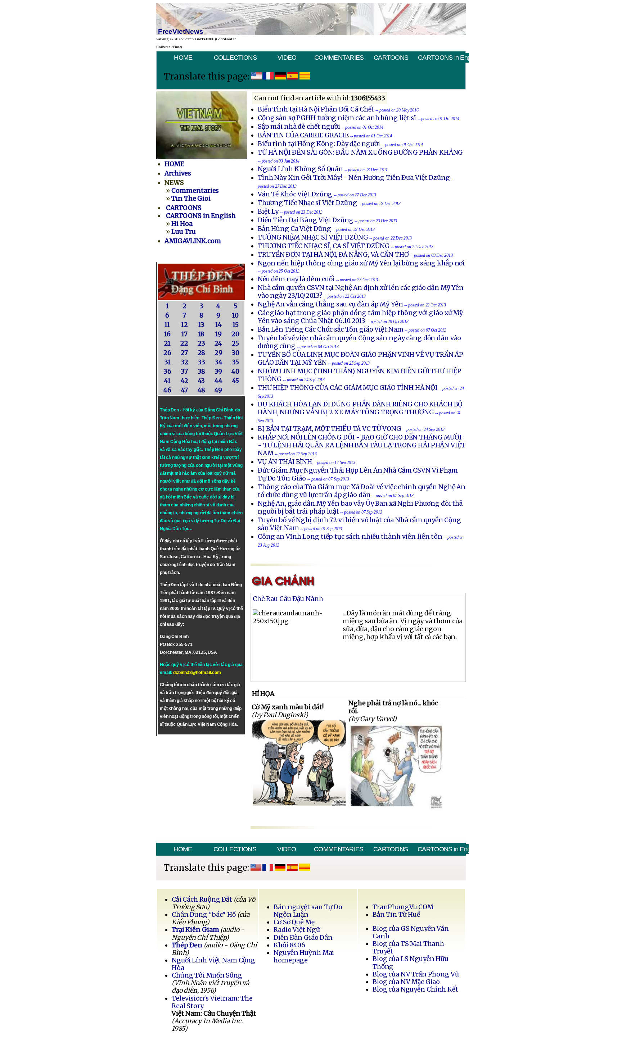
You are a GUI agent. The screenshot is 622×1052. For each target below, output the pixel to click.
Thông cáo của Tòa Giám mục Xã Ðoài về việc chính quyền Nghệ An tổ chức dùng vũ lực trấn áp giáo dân (361, 491)
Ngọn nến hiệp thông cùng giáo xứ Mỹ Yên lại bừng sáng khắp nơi (361, 263)
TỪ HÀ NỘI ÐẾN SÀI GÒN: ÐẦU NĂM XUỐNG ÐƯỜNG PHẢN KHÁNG (360, 152)
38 (202, 371)
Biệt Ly (268, 211)
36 (167, 371)
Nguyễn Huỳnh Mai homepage (304, 956)
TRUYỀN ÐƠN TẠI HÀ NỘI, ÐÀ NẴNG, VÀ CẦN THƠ (333, 255)
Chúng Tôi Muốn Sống (207, 975)
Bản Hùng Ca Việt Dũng (294, 229)
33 (201, 362)
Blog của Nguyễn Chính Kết (415, 989)
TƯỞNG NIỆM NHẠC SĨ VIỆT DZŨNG (313, 237)
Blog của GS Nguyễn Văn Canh (411, 932)
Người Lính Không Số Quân (300, 169)
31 (167, 362)
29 (218, 353)
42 (184, 381)
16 (167, 334)
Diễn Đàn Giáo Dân (303, 938)
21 (167, 343)
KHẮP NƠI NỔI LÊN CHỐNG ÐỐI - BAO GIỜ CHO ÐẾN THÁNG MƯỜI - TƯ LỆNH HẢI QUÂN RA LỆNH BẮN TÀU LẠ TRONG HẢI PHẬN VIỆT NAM (361, 445)
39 (218, 371)
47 (184, 390)
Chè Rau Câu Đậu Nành (288, 599)
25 (235, 343)
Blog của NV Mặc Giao (406, 982)
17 (184, 334)
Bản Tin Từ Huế (396, 915)
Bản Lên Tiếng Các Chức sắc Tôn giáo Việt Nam (331, 329)
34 (218, 362)
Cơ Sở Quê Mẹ (294, 922)
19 (218, 334)
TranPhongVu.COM (403, 907)
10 (235, 315)
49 (218, 390)
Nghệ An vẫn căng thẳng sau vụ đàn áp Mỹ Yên (330, 304)
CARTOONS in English (443, 57)
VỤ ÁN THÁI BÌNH (285, 462)
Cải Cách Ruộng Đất (202, 899)
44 (218, 381)
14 (218, 325)
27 (184, 353)
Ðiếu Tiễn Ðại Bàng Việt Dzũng (305, 220)
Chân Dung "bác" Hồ (204, 915)
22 (184, 343)
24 (218, 343)
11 (167, 325)
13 (201, 325)
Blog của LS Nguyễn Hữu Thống (411, 962)
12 (184, 325)
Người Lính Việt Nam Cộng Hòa (213, 964)
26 (167, 353)
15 (236, 325)
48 (202, 390)
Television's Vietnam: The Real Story (212, 1002)
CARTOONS (391, 57)
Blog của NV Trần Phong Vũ (416, 974)
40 (235, 371)
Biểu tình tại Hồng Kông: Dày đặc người (319, 144)
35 (235, 362)
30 (235, 353)
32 (184, 362)
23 (201, 343)
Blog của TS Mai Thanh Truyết (408, 947)
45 (235, 381)
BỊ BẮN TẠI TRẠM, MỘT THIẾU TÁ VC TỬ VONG (329, 429)
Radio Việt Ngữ (297, 930)
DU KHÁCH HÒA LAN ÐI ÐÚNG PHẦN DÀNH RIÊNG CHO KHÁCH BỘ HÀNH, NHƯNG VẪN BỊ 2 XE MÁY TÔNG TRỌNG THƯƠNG (360, 408)
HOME (183, 57)
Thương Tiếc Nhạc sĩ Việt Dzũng (307, 203)
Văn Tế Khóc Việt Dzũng (296, 194)
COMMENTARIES (339, 57)
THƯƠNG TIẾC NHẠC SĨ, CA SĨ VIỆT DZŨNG (324, 246)
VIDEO (287, 57)
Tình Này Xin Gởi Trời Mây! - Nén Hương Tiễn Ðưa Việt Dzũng (354, 178)
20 (235, 334)
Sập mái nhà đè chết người (299, 127)
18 (201, 334)
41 (167, 381)
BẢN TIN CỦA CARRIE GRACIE (304, 135)
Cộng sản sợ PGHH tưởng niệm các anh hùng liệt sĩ (337, 118)
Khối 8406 (289, 945)
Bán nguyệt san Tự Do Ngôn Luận (308, 911)
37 (184, 371)
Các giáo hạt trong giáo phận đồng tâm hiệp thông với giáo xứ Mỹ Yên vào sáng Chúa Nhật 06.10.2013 (360, 317)
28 (202, 353)
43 (201, 381)
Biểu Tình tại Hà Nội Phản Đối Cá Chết (316, 109)
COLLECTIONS (235, 57)
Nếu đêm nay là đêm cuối (296, 279)
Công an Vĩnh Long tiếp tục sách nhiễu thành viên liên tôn (350, 537)
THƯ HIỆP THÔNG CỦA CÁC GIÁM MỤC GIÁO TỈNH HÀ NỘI (347, 388)
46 (167, 390)
